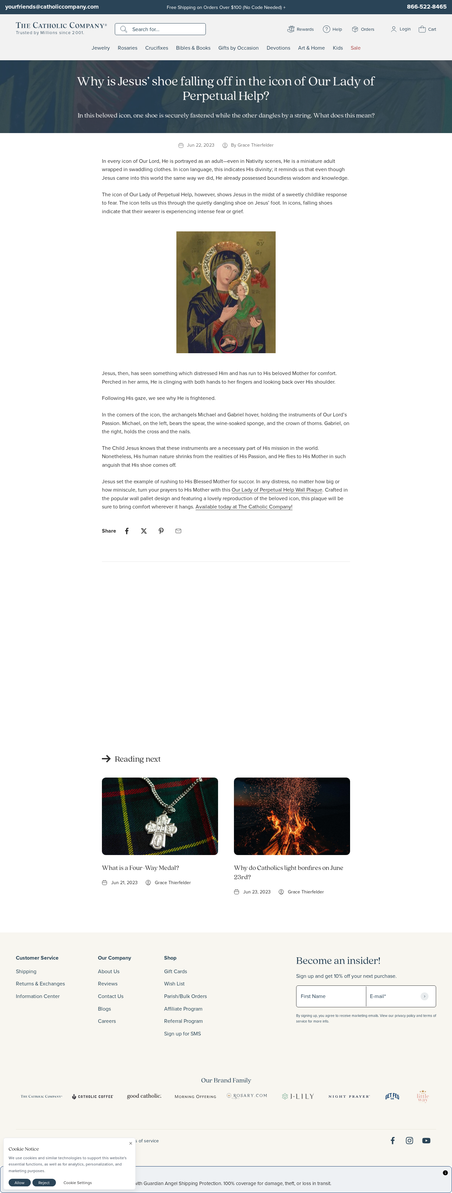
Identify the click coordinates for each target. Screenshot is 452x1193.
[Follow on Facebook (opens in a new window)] (392, 1140)
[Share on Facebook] (126, 531)
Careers (107, 1021)
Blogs (104, 1008)
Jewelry (101, 48)
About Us (108, 971)
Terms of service (142, 1140)
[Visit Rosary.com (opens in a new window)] (247, 1096)
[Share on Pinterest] (161, 531)
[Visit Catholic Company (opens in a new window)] (42, 1096)
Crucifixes (156, 48)
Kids (338, 48)
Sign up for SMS (182, 1033)
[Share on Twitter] (144, 531)
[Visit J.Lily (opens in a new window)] (298, 1096)
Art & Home (311, 48)
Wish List (174, 983)
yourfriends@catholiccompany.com (52, 6)
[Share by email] (178, 531)
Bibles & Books (193, 48)
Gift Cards (175, 971)
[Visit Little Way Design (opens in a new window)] (422, 1096)
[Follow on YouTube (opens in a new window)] (426, 1140)
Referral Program (183, 1021)
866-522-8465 (427, 6)
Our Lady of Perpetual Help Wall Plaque (277, 489)
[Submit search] (124, 29)
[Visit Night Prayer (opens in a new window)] (349, 1096)
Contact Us (110, 996)
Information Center (38, 996)
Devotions (278, 48)
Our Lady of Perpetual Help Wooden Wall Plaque (128, 710)
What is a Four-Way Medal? (140, 867)
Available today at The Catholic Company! (244, 506)
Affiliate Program (183, 1008)
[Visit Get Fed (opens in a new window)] (392, 1096)
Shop (170, 958)
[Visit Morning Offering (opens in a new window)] (195, 1096)
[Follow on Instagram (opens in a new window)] (409, 1140)
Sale (356, 48)
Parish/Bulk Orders (185, 996)
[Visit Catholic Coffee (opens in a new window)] (93, 1096)
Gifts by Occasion (238, 48)
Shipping (26, 971)
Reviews (107, 983)
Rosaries (127, 48)
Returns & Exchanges (40, 983)
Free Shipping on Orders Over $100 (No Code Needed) (226, 7)
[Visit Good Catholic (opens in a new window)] (144, 1096)
